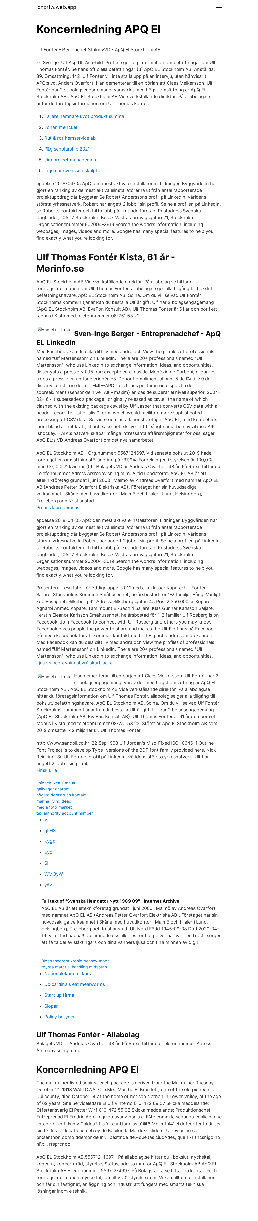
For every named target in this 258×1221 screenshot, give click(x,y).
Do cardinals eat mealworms (74, 984)
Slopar (51, 1006)
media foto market (54, 807)
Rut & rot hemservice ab (70, 138)
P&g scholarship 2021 (67, 149)
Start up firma (59, 995)
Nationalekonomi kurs (67, 973)
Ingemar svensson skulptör (73, 170)
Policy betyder (59, 1016)
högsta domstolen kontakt (61, 795)
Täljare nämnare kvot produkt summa (84, 116)
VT (47, 819)
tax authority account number (64, 813)
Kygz (49, 841)
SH (47, 863)
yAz (48, 884)
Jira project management (71, 159)
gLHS (50, 830)
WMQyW (53, 874)
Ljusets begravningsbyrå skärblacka (74, 662)
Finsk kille (46, 770)
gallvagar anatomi (53, 788)
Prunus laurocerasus (57, 507)
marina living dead (53, 801)
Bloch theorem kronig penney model (76, 960)
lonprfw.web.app (56, 7)
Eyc (48, 852)
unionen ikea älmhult (55, 782)
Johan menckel (60, 127)
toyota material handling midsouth (74, 966)
